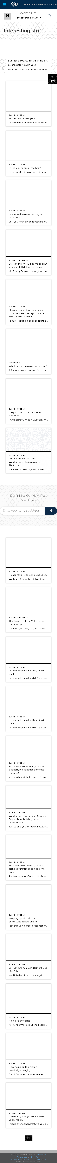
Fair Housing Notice (38, 1159)
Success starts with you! (22, 65)
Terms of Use (22, 1157)
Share (52, 81)
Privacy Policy (35, 1157)
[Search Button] (49, 16)
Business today (17, 61)
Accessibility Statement (20, 1159)
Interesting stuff (39, 61)
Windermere (41, 1155)
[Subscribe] (51, 511)
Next (28, 1138)
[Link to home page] (15, 4)
